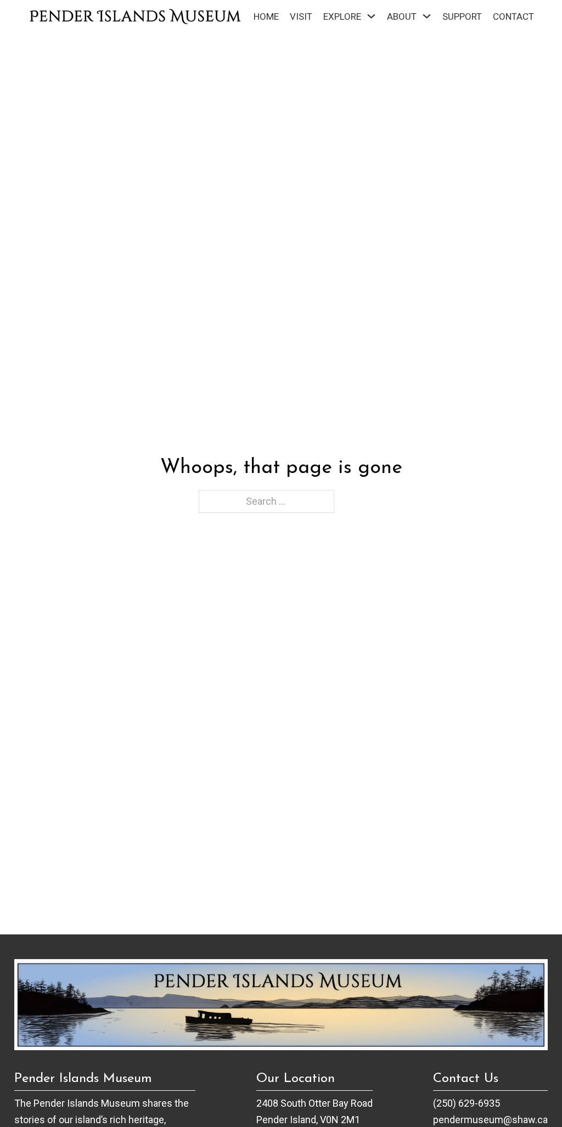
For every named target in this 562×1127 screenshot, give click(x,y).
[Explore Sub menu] (371, 16)
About (402, 16)
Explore (342, 16)
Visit (301, 16)
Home (266, 16)
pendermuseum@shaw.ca (490, 1119)
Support (462, 16)
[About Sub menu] (426, 16)
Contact (513, 16)
